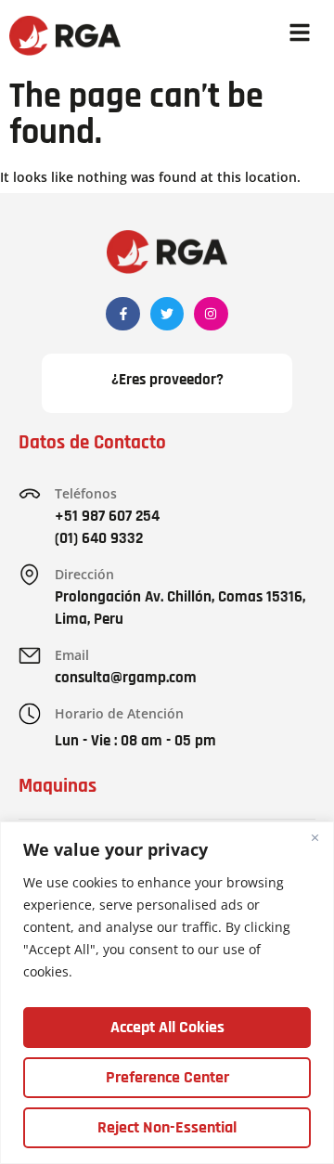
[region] (167, 992)
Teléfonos (86, 493)
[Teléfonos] (30, 494)
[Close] (314, 837)
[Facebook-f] (122, 313)
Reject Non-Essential (167, 1127)
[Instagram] (210, 313)
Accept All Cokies (167, 1027)
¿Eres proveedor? (167, 379)
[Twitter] (167, 313)
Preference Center (167, 1077)
